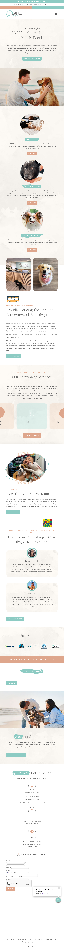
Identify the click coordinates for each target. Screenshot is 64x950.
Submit (10, 889)
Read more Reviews (15, 618)
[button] (58, 899)
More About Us (13, 356)
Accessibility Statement (34, 942)
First (26, 863)
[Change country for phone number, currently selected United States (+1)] (8, 872)
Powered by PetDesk (44, 939)
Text (39, 821)
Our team (9, 499)
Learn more (32, 153)
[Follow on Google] (48, 5)
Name (8, 860)
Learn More (42, 1)
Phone (8, 870)
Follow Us (12, 683)
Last (26, 865)
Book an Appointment (32, 58)
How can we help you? (14, 877)
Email (8, 867)
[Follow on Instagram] (46, 5)
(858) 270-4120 (28, 821)
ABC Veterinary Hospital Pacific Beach (20, 46)
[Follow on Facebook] (43, 5)
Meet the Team (13, 512)
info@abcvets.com (32, 823)
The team (14, 564)
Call (35, 821)
